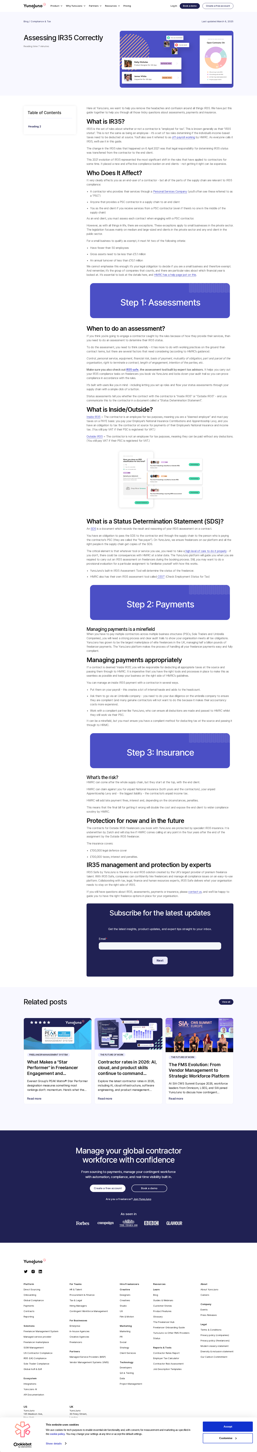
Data (122, 1378)
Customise (225, 1438)
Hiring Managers (78, 1305)
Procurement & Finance (82, 1294)
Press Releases (209, 1315)
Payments (29, 1305)
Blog (26, 21)
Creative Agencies (79, 1336)
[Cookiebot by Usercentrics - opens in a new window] (22, 1445)
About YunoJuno (209, 1289)
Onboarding (30, 1294)
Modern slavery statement (215, 1346)
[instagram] (33, 1272)
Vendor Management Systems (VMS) (89, 1362)
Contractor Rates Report (166, 1353)
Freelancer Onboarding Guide (169, 1327)
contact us (195, 891)
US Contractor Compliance (38, 1353)
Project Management (131, 1383)
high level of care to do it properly (206, 551)
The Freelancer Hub (163, 1322)
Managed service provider (37, 1336)
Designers (125, 1294)
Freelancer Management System (41, 1331)
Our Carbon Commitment (214, 1356)
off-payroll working (183, 137)
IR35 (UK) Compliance (35, 1358)
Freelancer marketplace (36, 1342)
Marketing (125, 1331)
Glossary (157, 1316)
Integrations (30, 1383)
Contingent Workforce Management (89, 1311)
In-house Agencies (80, 1331)
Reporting (29, 1316)
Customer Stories (162, 1305)
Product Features (162, 1311)
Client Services (128, 1353)
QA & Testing (127, 1373)
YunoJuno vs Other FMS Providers (171, 1332)
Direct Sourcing (32, 1289)
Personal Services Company (170, 191)
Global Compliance (34, 1300)
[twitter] (26, 1272)
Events (204, 1309)
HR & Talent (76, 1289)
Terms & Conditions (211, 1329)
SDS (93, 528)
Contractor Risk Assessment (168, 1363)
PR (121, 1336)
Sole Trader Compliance (36, 1363)
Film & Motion (127, 1316)
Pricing (127, 5)
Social (123, 1342)
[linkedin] (40, 1272)
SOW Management (34, 1347)
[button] (56, 6)
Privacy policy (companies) (215, 1335)
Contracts (29, 1311)
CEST (161, 576)
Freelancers (76, 1342)
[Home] (35, 6)
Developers (126, 1367)
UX (121, 1311)
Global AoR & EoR (33, 1369)
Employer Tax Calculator (166, 1358)
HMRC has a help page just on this (175, 274)
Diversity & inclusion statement (217, 1351)
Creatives (125, 1300)
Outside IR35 (95, 436)
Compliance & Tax (41, 21)
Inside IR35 (94, 417)
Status (156, 1338)
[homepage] (38, 1261)
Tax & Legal (76, 1300)
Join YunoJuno (142, 1199)
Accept (228, 1426)
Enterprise (75, 1325)
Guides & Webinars (163, 1300)
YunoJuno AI (30, 1389)
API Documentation (34, 1394)
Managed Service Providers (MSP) (88, 1356)
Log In (174, 5)
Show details (54, 1443)
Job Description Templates (167, 1369)
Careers (205, 1294)
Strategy (124, 1347)
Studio (123, 1305)
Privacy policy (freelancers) (215, 1340)
